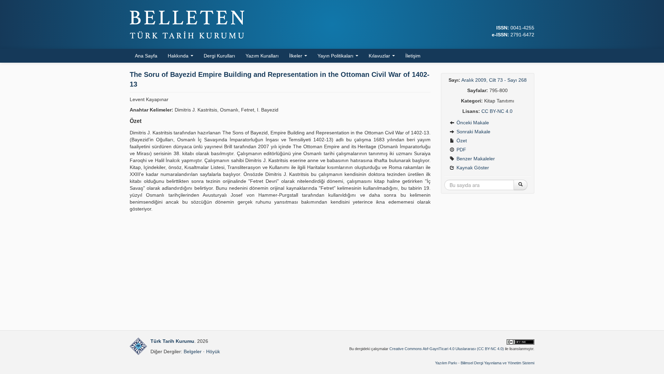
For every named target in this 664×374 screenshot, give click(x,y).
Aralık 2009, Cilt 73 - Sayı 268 (494, 80)
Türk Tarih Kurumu (172, 341)
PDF (460, 149)
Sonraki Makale (472, 131)
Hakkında (179, 56)
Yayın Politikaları (336, 56)
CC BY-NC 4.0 (497, 111)
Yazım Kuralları (262, 56)
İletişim (413, 56)
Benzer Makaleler (475, 158)
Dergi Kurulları (219, 56)
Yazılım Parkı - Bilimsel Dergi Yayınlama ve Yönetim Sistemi (484, 363)
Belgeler (193, 351)
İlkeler (296, 56)
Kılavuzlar (380, 56)
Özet (461, 140)
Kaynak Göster (472, 167)
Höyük (213, 351)
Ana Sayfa (146, 56)
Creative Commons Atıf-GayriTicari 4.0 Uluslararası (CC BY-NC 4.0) (446, 349)
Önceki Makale (472, 122)
